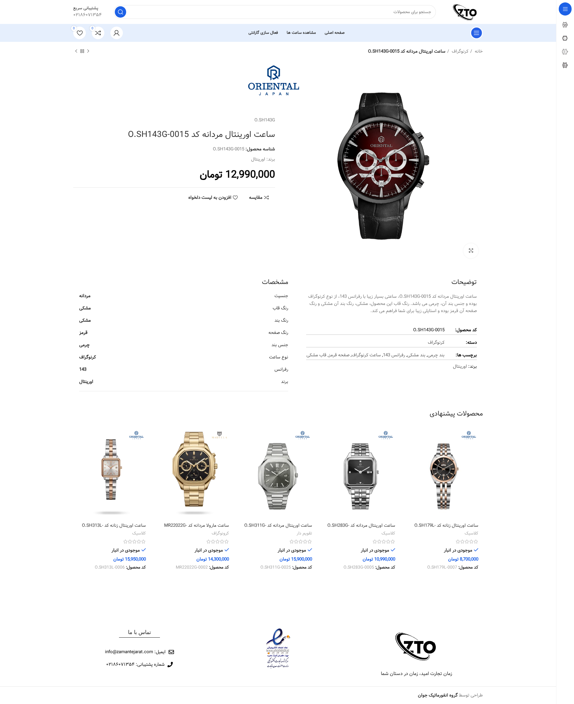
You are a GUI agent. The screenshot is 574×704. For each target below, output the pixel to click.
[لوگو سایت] (465, 12)
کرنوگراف (459, 51)
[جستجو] (120, 12)
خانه (478, 51)
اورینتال (258, 159)
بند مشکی (416, 355)
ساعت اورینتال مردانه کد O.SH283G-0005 (361, 528)
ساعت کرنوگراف (366, 355)
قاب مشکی (316, 355)
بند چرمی (436, 355)
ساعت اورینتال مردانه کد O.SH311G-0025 (278, 528)
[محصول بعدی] (76, 51)
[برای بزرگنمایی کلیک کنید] (470, 250)
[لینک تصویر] (416, 646)
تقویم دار (304, 534)
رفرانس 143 (394, 355)
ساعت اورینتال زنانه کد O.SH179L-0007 (446, 528)
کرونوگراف (220, 534)
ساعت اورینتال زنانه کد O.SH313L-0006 (114, 528)
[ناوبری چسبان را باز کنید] (476, 33)
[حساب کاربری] (116, 33)
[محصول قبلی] (88, 51)
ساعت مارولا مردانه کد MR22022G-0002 (196, 528)
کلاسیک (471, 534)
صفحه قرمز (339, 355)
